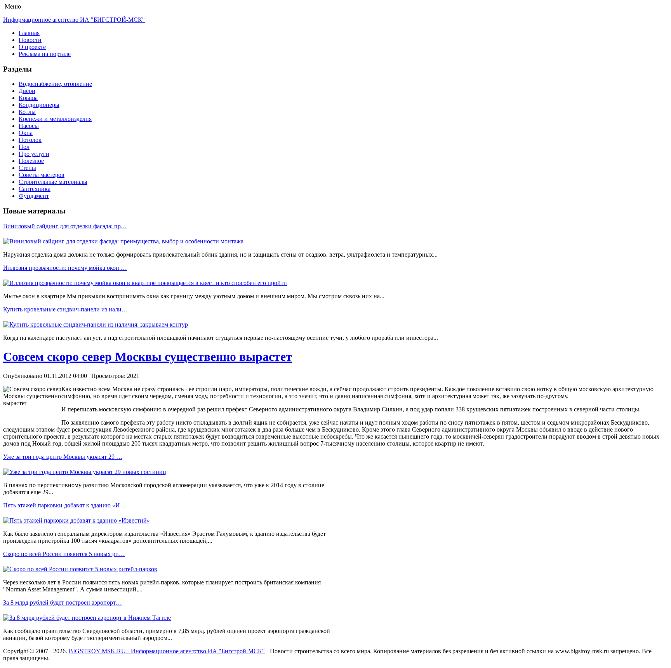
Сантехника (34, 188)
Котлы (27, 111)
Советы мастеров (41, 174)
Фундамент (34, 195)
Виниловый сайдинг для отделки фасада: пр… (65, 226)
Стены (27, 167)
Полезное (31, 160)
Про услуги (34, 153)
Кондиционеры (39, 104)
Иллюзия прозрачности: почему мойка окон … (65, 267)
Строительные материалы (53, 181)
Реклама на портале (45, 54)
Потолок (30, 139)
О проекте (32, 47)
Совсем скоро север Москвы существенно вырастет (147, 357)
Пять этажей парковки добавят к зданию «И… (64, 505)
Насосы (29, 125)
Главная (29, 33)
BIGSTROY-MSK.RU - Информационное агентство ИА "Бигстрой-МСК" (167, 651)
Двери (27, 90)
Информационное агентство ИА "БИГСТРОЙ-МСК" (74, 19)
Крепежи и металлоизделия (55, 118)
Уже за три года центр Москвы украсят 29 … (62, 456)
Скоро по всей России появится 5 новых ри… (64, 554)
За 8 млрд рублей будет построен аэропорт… (62, 602)
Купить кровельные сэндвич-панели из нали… (65, 309)
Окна (26, 132)
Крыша (28, 97)
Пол (24, 146)
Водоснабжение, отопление (55, 83)
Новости (30, 40)
